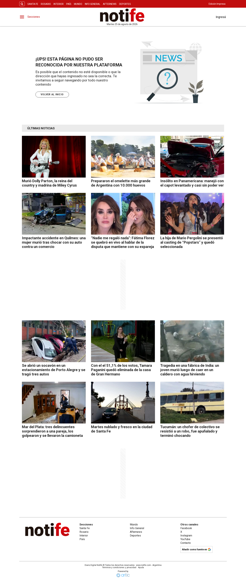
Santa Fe (32, 4)
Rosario (46, 4)
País (68, 4)
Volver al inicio (52, 94)
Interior (59, 4)
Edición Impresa (217, 4)
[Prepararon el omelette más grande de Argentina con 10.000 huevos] (123, 157)
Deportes (125, 4)
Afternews (109, 4)
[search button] (22, 4)
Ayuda (141, 567)
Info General (92, 4)
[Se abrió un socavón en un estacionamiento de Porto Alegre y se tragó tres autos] (54, 341)
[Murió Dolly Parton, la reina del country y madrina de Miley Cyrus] (54, 157)
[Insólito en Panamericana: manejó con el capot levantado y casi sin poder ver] (192, 157)
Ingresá (221, 17)
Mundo (78, 4)
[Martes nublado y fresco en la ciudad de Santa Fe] (123, 402)
